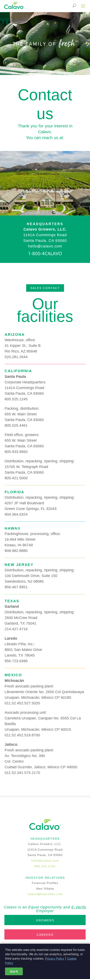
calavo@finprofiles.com (45, 894)
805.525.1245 (45, 866)
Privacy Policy (54, 958)
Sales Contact (45, 288)
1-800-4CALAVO (45, 253)
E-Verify (78, 907)
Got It (14, 971)
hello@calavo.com (45, 860)
